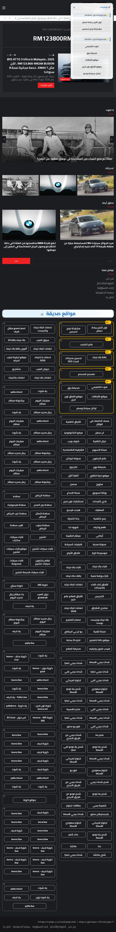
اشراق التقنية (73, 421)
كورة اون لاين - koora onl (42, 707)
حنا (99, 846)
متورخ (99, 484)
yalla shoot (17, 392)
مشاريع (16, 369)
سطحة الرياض (42, 495)
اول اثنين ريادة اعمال (99, 329)
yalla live (29, 643)
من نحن (110, 278)
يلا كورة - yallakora (16, 705)
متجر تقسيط (73, 709)
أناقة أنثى (73, 475)
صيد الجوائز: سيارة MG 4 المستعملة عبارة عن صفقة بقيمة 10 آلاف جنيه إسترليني (89, 245)
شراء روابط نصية (99, 576)
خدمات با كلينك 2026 (42, 359)
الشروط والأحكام (105, 283)
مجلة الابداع (73, 493)
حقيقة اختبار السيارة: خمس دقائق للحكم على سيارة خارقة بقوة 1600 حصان (65, 158)
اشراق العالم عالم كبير (73, 598)
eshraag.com (43, 922)
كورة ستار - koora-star (16, 658)
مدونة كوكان (73, 458)
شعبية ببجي (99, 805)
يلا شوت (42, 391)
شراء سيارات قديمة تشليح (29, 572)
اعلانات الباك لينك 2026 (73, 609)
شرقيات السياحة (73, 544)
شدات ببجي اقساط (99, 662)
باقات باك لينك (73, 576)
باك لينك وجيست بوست (99, 621)
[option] (58, 139)
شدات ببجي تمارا (73, 663)
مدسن (73, 484)
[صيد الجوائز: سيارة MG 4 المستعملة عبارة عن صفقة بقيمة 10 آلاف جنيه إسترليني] (95, 185)
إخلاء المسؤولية (105, 287)
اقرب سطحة (16, 525)
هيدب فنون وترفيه (99, 648)
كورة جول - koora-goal (43, 670)
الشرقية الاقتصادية (73, 450)
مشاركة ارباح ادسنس (73, 330)
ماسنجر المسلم (86, 374)
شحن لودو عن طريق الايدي (73, 795)
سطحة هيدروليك (16, 505)
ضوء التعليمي (99, 387)
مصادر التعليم (73, 619)
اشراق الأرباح (73, 553)
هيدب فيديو (73, 510)
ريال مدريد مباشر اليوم (43, 620)
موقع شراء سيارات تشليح (16, 550)
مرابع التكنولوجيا (73, 432)
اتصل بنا (110, 297)
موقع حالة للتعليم (99, 640)
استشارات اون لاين (73, 501)
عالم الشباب (86, 344)
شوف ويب (73, 441)
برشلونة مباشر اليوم (16, 621)
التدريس (99, 596)
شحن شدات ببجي (99, 782)
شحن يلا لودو (99, 793)
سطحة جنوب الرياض (43, 527)
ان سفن (99, 432)
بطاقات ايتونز (73, 805)
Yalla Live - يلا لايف (16, 697)
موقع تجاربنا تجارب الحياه (16, 359)
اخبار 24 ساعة (73, 640)
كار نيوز (73, 467)
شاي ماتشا (99, 855)
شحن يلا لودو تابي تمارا (73, 748)
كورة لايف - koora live (43, 849)
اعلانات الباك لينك (73, 584)
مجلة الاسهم (99, 450)
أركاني (99, 535)
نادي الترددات (99, 501)
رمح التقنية (99, 518)
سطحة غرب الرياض (16, 513)
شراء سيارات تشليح (42, 548)
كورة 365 (42, 584)
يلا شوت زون (43, 897)
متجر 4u (99, 735)
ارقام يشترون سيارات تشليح (42, 562)
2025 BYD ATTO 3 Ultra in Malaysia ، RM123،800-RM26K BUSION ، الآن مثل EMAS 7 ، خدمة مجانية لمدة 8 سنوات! (30, 65)
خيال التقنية (99, 441)
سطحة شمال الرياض (42, 515)
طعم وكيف (99, 527)
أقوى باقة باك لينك (16, 348)
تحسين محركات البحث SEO (73, 360)
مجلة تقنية (99, 631)
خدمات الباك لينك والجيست (42, 329)
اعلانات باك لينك (42, 377)
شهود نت (73, 527)
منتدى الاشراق (99, 608)
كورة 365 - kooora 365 (43, 719)
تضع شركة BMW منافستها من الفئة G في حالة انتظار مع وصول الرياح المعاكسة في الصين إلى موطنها (30, 246)
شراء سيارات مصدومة (16, 562)
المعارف (99, 510)
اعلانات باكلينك (16, 377)
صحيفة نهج (99, 467)
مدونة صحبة (99, 544)
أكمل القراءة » (46, 85)
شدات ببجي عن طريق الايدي (73, 736)
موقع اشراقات (99, 396)
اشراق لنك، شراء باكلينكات (99, 586)
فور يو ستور (73, 726)
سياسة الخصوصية (105, 292)
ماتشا (73, 846)
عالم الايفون (99, 458)
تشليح (42, 537)
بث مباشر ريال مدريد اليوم (16, 596)
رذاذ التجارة (73, 518)
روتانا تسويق (99, 493)
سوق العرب (42, 340)
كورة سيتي (16, 585)
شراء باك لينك (99, 566)
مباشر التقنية (73, 535)
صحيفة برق (73, 388)
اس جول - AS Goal (16, 717)
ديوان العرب (42, 369)
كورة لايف (42, 743)
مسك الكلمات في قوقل (99, 422)
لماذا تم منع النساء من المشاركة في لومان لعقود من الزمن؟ (69, 18)
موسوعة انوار (99, 553)
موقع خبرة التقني (99, 475)
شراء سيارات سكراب (16, 538)
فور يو (73, 770)
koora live (16, 680)
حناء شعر (73, 834)
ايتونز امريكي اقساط (73, 760)
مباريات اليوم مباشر (42, 402)
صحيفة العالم (73, 648)
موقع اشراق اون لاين (73, 398)
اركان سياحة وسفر (86, 408)
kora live (16, 735)
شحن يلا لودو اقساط (73, 690)
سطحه (16, 496)
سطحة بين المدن (43, 505)
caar (50, 55)
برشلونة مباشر (16, 400)
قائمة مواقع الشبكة (68, 922)
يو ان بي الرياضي (73, 631)
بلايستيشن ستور (99, 814)
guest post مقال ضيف (16, 330)
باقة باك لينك (99, 357)
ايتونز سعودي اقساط (99, 690)
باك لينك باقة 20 (16, 340)
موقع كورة (29, 800)
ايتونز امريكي (73, 680)
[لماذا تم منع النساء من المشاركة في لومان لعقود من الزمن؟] (20, 185)
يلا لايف (29, 606)
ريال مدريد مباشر (43, 412)
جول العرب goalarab (42, 596)
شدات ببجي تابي (73, 671)
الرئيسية (67, 29)
